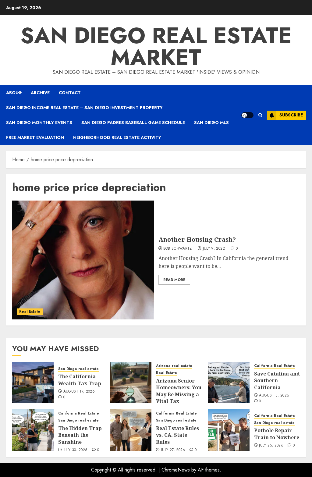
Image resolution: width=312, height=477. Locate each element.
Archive (40, 93)
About (14, 93)
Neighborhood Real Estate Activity (117, 137)
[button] (260, 115)
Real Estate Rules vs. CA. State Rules (177, 435)
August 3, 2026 (274, 395)
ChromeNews (175, 469)
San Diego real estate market (156, 46)
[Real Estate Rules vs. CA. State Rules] (130, 430)
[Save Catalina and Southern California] (229, 382)
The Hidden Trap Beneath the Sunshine (80, 435)
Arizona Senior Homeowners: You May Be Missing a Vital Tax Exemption (178, 394)
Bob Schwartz (177, 248)
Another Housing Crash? (197, 239)
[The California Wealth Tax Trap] (33, 382)
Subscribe (291, 115)
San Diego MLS (211, 122)
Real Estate (29, 311)
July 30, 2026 (75, 450)
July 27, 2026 (173, 450)
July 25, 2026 (271, 445)
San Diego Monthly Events (39, 122)
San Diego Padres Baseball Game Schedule (133, 122)
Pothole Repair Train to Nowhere (276, 433)
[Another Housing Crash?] (83, 260)
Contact (70, 93)
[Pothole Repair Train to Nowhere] (229, 430)
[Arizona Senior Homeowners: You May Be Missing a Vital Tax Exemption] (130, 382)
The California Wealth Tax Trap (79, 379)
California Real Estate (274, 365)
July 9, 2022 (214, 248)
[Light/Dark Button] (247, 115)
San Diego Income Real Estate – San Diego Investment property (84, 108)
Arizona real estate (174, 365)
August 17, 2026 (79, 391)
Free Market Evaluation (35, 137)
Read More (174, 280)
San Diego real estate (78, 369)
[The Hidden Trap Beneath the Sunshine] (33, 430)
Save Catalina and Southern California (277, 380)
